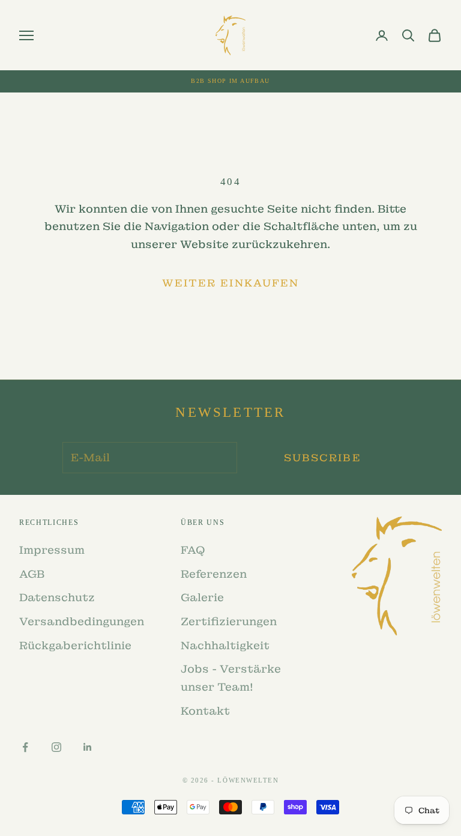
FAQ (193, 550)
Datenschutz (57, 597)
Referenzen (214, 574)
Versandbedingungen (81, 621)
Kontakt (205, 711)
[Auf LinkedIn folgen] (88, 747)
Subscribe (322, 457)
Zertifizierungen (229, 621)
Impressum (52, 550)
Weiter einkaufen (230, 282)
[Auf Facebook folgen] (25, 747)
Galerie (202, 597)
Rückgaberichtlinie (75, 645)
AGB (31, 574)
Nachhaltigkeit (225, 645)
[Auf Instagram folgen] (56, 747)
